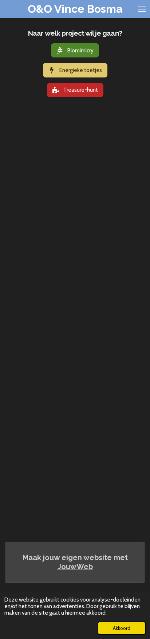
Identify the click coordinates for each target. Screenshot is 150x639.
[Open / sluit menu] (142, 9)
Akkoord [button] (121, 628)
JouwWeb (75, 566)
